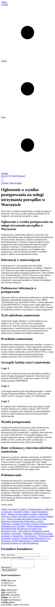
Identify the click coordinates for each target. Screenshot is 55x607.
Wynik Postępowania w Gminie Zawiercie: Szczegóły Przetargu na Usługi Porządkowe (24, 542)
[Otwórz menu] (2, 179)
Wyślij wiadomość (9, 570)
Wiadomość (6, 567)
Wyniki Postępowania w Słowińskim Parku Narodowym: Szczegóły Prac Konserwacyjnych (24, 528)
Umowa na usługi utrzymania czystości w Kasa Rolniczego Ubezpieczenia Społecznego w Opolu (23, 520)
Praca (3, 117)
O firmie (4, 4)
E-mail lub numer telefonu (12, 557)
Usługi (4, 61)
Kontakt (4, 173)
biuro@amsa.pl (18, 176)
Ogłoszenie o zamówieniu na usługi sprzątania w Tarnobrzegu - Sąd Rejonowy (27, 534)
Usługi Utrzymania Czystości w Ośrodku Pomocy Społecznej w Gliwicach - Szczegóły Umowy (27, 510)
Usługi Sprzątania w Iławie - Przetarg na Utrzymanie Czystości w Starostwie (25, 513)
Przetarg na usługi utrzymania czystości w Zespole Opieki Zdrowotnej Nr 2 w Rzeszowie (27, 538)
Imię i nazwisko (7, 555)
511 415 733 (6, 176)
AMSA (4, 2)
